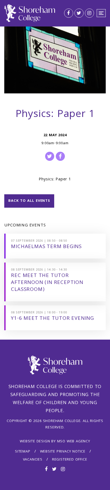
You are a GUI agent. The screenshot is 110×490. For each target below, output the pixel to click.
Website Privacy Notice (63, 452)
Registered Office (69, 460)
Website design (35, 442)
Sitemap (22, 452)
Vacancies (32, 460)
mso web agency (73, 442)
